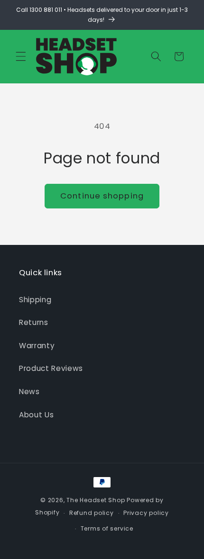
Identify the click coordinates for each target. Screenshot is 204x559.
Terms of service (107, 528)
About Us (36, 415)
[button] (20, 56)
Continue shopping (102, 195)
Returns (33, 322)
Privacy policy (146, 513)
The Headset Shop (95, 500)
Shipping (35, 300)
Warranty (37, 346)
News (29, 392)
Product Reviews (51, 368)
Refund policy (91, 513)
